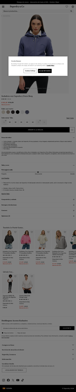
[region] (38, 66)
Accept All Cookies (45, 71)
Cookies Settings (30, 71)
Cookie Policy (50, 65)
